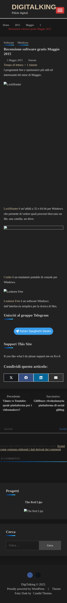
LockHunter (11, 208)
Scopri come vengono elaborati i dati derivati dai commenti (32, 447)
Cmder (8, 277)
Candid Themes (42, 593)
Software (9, 42)
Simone (32, 60)
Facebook (30, 575)
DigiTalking (34, 7)
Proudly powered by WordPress (26, 588)
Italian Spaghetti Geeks (35, 331)
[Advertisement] (33, 167)
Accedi (62, 429)
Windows (22, 42)
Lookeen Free (12, 301)
